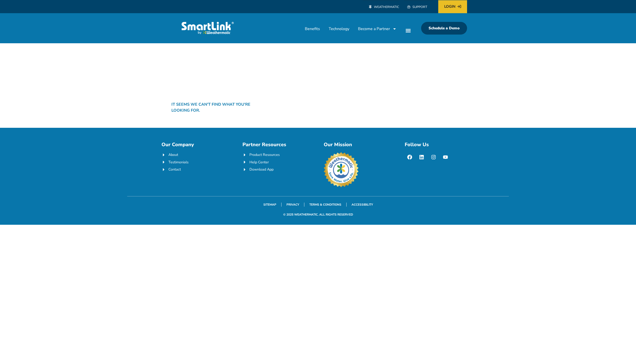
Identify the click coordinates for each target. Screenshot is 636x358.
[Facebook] (410, 157)
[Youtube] (445, 157)
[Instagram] (433, 157)
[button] (408, 30)
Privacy (292, 205)
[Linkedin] (422, 157)
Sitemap (269, 205)
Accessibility (362, 205)
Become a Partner (374, 29)
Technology (339, 29)
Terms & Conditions (325, 205)
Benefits (312, 29)
